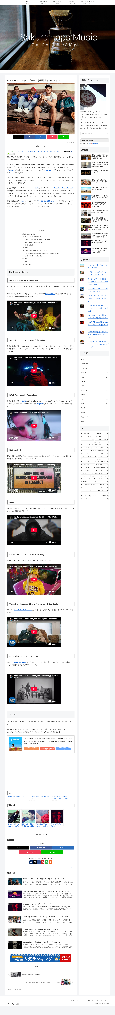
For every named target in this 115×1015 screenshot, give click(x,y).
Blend (26, 247)
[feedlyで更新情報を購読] (46, 862)
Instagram (83, 1000)
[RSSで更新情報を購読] (50, 862)
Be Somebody (29, 245)
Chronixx (57, 188)
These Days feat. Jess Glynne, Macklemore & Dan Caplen (42, 253)
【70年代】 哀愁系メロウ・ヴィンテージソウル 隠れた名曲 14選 (98, 308)
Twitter (77, 1000)
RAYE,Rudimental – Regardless (34, 242)
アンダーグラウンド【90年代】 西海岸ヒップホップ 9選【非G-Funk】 (98, 281)
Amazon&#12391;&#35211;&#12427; (32, 748)
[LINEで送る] (11, 154)
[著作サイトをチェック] (31, 862)
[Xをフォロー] (35, 862)
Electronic (11, 839)
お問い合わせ (91, 1000)
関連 (26, 261)
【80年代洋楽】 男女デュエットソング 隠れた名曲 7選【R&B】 (98, 334)
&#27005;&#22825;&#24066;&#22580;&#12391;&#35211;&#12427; (48, 748)
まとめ (25, 258)
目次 (38, 230)
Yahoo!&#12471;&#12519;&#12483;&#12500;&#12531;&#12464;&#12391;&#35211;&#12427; (64, 748)
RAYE (37, 188)
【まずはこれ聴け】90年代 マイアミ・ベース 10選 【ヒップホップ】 (98, 344)
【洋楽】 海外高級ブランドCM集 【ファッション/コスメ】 (97, 298)
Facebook (71, 1000)
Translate (95, 144)
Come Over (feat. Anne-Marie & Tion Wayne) (38, 239)
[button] (41, 108)
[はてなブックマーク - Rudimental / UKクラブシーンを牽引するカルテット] (37, 151)
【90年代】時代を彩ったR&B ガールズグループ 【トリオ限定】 (98, 324)
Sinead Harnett (67, 188)
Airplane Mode (50, 294)
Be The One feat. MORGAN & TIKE (35, 237)
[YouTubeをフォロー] (42, 862)
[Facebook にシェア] (71, 151)
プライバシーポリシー (103, 1000)
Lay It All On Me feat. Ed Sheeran (35, 256)
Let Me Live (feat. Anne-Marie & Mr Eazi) (37, 250)
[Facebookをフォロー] (39, 862)
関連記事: (28, 264)
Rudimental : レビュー (30, 234)
